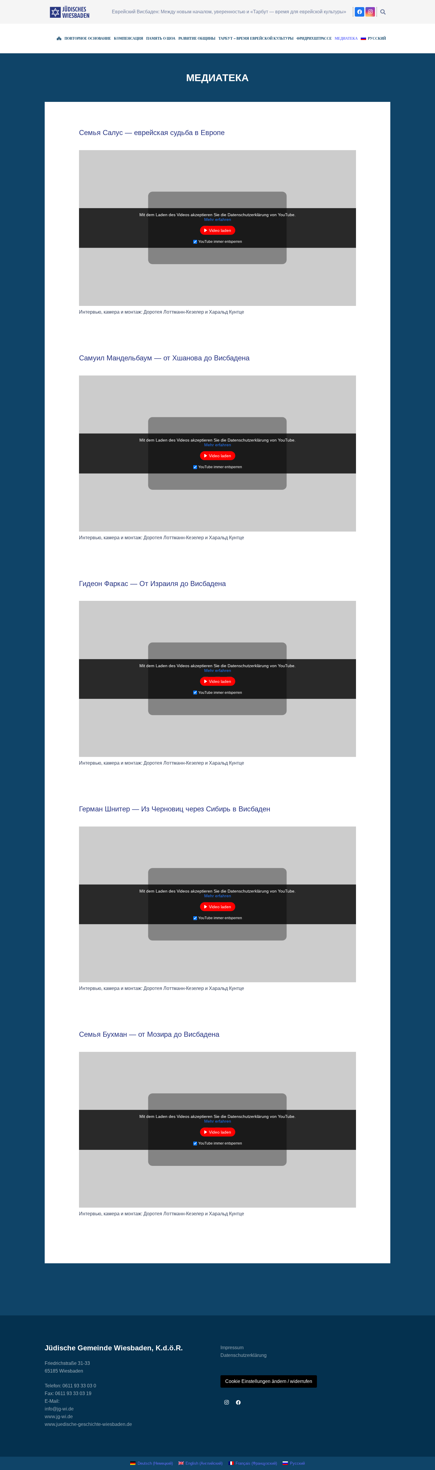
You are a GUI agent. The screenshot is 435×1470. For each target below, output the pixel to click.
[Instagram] (370, 12)
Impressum (232, 1347)
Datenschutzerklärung (243, 1355)
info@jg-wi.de (59, 1408)
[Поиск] (383, 12)
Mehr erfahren (217, 219)
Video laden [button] (220, 230)
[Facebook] (359, 12)
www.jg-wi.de (59, 1416)
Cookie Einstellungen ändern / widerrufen (268, 1381)
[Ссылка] (70, 12)
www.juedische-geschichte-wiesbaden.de (88, 1424)
